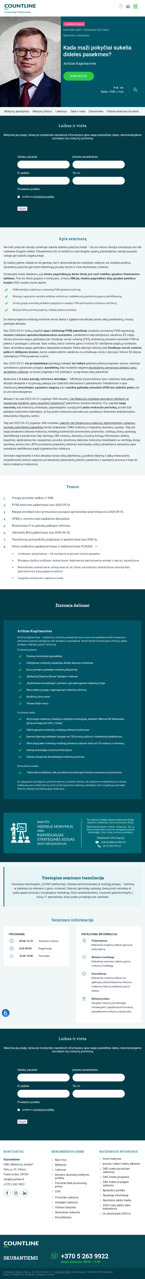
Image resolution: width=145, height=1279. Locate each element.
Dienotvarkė (97, 111)
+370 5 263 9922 (14, 1184)
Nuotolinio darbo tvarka (117, 1200)
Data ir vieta (79, 111)
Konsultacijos (63, 1217)
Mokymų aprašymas (17, 111)
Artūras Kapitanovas (79, 63)
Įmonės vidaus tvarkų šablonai (121, 1163)
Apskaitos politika (114, 1190)
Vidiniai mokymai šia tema (124, 111)
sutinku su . (38, 196)
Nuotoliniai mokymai (67, 1212)
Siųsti (22, 208)
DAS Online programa (116, 1177)
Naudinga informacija (115, 1195)
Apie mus (61, 1160)
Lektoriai (60, 1169)
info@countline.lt (14, 1179)
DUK (57, 1191)
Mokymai (60, 1164)
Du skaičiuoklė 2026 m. (117, 1213)
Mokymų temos (43, 111)
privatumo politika (44, 196)
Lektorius (62, 111)
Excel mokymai (112, 1158)
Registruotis (78, 76)
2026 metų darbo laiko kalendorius (116, 1207)
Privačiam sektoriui (67, 1197)
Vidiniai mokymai (65, 1207)
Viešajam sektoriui (66, 1202)
